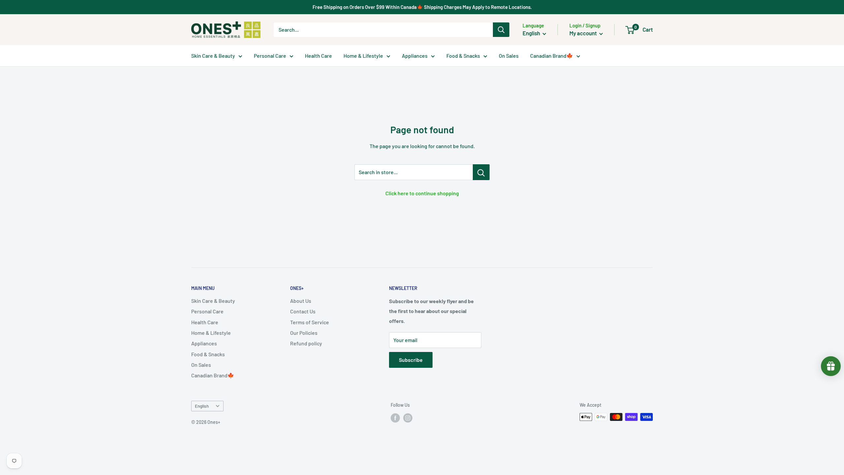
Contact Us (303, 311)
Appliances (415, 55)
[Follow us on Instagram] (407, 417)
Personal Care (270, 55)
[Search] (501, 29)
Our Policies (303, 333)
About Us (300, 301)
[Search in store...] (481, 172)
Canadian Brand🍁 (551, 55)
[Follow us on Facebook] (395, 417)
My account (583, 33)
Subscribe (411, 360)
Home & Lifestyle (363, 55)
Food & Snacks (463, 55)
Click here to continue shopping (422, 193)
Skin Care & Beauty (213, 55)
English (202, 406)
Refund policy (306, 343)
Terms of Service (309, 322)
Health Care (318, 55)
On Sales (509, 55)
